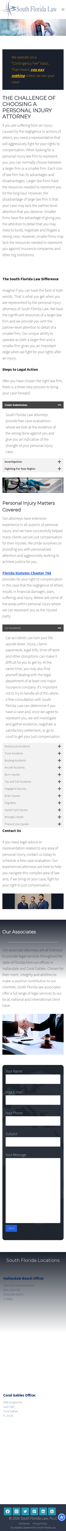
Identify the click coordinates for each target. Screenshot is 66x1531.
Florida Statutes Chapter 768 (26, 572)
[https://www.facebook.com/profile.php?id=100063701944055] (8, 1511)
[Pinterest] (34, 1511)
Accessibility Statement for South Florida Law (33, 1527)
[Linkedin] (43, 1511)
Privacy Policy (40, 1523)
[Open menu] (63, 9)
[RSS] (52, 1511)
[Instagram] (16, 1511)
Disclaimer (24, 1523)
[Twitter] (25, 1511)
